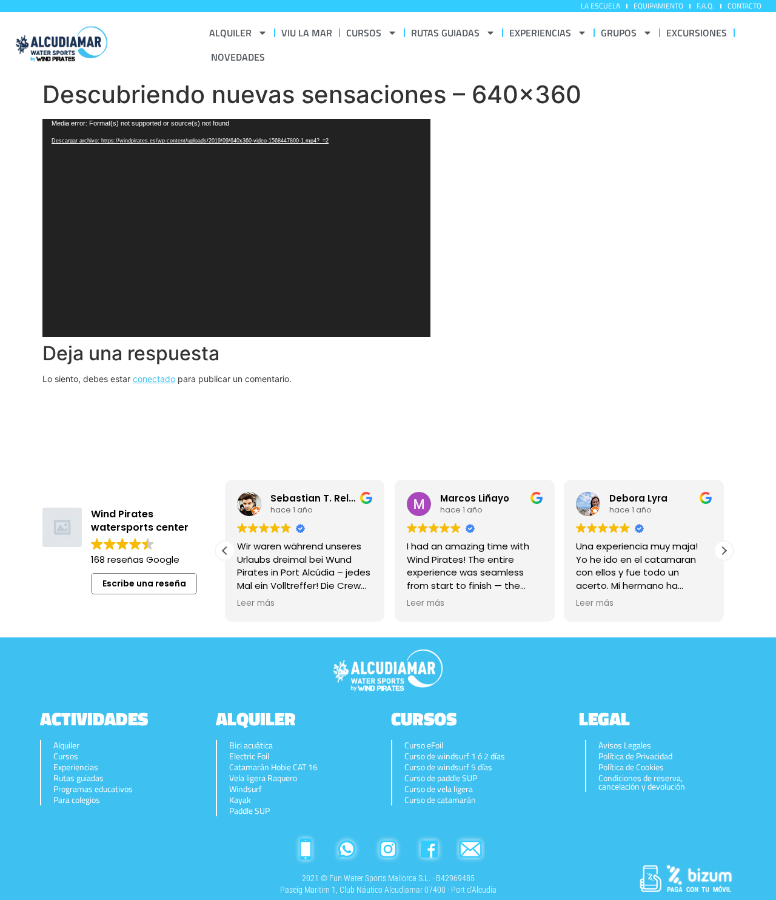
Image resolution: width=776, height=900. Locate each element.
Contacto (744, 6)
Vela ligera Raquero (263, 778)
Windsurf (245, 789)
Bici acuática (251, 745)
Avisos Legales (624, 745)
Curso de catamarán (440, 799)
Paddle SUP (249, 810)
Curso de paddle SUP (440, 778)
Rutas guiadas (78, 778)
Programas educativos (93, 789)
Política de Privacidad (635, 756)
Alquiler (66, 745)
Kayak (240, 799)
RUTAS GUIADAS (445, 32)
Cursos (65, 756)
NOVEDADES (238, 57)
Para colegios (76, 799)
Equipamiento (658, 6)
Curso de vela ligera (438, 789)
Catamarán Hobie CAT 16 (273, 767)
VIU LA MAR (306, 32)
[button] (724, 551)
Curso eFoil (423, 745)
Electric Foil (249, 756)
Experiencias (75, 767)
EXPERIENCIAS (540, 32)
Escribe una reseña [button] (144, 583)
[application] (236, 228)
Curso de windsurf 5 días (448, 767)
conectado (154, 379)
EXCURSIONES (696, 32)
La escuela (600, 6)
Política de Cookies (631, 767)
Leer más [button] (256, 603)
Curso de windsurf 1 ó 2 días (454, 756)
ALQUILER (230, 32)
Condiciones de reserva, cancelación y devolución (641, 782)
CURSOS (363, 32)
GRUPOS (619, 32)
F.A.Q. (705, 6)
